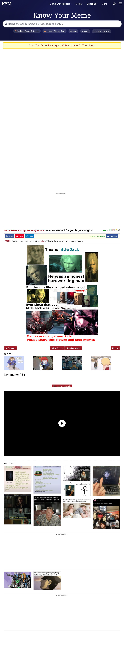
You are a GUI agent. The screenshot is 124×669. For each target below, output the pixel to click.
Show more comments (62, 386)
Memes (85, 31)
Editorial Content (101, 31)
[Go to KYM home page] (6, 4)
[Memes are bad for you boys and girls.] (62, 293)
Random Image (73, 348)
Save (20, 236)
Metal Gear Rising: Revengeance (24, 230)
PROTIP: (8, 241)
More (104, 4)
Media (78, 4)
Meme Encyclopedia (60, 4)
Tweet (30, 236)
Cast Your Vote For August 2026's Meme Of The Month (62, 45)
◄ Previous (10, 348)
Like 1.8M (113, 236)
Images (73, 31)
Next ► (115, 348)
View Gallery (57, 348)
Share (10, 236)
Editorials (91, 4)
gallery (43, 241)
